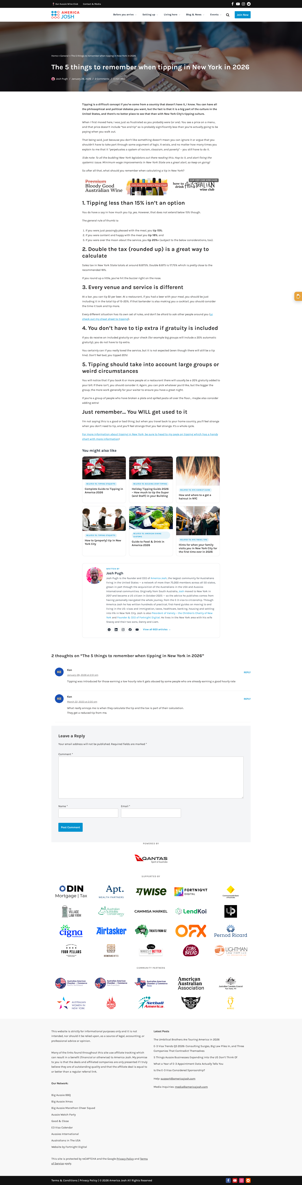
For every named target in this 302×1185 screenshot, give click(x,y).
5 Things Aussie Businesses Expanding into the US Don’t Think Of (195, 1057)
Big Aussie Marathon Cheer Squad (73, 1108)
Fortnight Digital (76, 1147)
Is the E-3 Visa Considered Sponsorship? (179, 1070)
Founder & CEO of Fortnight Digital (138, 617)
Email (125, 806)
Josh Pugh (62, 78)
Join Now (243, 14)
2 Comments (102, 78)
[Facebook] (232, 4)
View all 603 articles (157, 629)
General (64, 55)
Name (63, 806)
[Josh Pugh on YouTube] (137, 630)
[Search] (227, 15)
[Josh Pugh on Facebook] (130, 630)
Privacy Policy (125, 1158)
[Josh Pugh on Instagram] (123, 630)
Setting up (148, 14)
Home (54, 55)
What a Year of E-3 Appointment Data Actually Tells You (188, 1063)
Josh (181, 591)
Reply (247, 672)
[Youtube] (238, 4)
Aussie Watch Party (63, 1114)
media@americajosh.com (191, 1086)
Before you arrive (123, 14)
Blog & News (194, 14)
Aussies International (65, 1134)
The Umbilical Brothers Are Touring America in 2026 (187, 1039)
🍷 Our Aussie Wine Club (65, 4)
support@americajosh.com (178, 1078)
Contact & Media (92, 4)
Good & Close (60, 1121)
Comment (65, 754)
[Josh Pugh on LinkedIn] (116, 630)
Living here (170, 14)
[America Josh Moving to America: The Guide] (65, 15)
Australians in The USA (65, 1140)
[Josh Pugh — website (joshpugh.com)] (109, 630)
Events (214, 14)
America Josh (159, 578)
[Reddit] (249, 4)
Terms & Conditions (64, 1180)
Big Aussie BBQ (61, 1095)
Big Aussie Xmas (62, 1101)
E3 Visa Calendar (62, 1127)
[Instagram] (243, 4)
